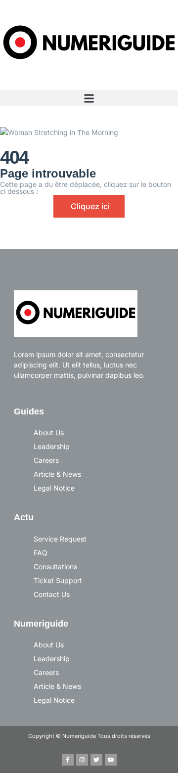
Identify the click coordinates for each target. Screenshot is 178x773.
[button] (89, 98)
